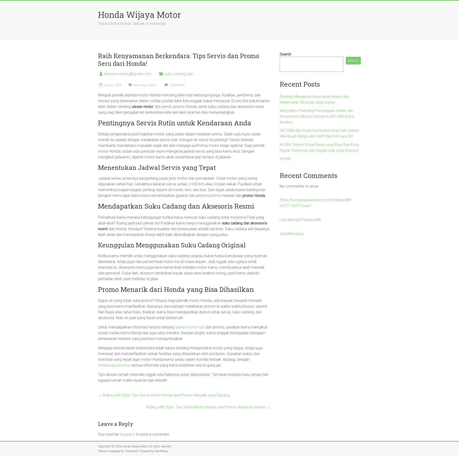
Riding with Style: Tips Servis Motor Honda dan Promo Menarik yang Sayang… (165, 395)
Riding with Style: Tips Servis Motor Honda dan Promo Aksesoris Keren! (208, 407)
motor (136, 85)
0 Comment (177, 85)
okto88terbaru (292, 234)
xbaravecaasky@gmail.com (127, 74)
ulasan (152, 85)
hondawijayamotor (113, 365)
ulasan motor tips (190, 327)
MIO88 (285, 158)
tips (144, 85)
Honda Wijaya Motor (139, 14)
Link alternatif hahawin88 (300, 219)
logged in (127, 434)
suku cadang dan (179, 74)
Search (285, 54)
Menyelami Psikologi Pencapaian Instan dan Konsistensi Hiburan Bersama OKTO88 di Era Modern (317, 116)
